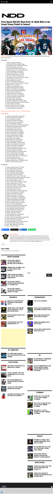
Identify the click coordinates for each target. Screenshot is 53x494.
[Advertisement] (13, 338)
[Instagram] (2, 244)
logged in (9, 250)
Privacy (3, 486)
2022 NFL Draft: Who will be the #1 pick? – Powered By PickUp (15, 111)
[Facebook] (4, 244)
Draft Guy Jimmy (5, 56)
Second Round (4, 113)
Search (28, 273)
